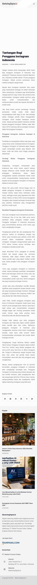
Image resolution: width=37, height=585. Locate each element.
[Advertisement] (18, 26)
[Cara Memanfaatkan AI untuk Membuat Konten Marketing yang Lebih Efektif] (18, 473)
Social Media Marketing (18, 64)
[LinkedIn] (21, 398)
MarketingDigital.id (14, 570)
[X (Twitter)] (10, 398)
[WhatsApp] (32, 398)
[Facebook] (5, 398)
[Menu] (34, 4)
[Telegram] (26, 398)
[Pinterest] (15, 398)
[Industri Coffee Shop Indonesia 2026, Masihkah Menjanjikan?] (18, 429)
